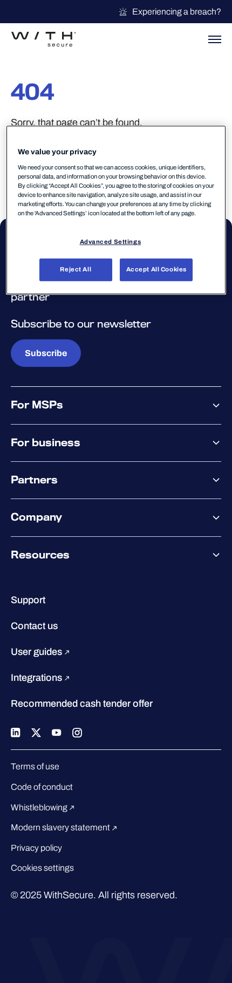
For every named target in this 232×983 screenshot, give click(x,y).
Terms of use (35, 766)
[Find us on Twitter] (36, 732)
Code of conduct (42, 786)
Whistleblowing (40, 807)
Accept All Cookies (156, 269)
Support (28, 600)
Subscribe (46, 353)
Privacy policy (36, 847)
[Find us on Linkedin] (16, 732)
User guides (37, 651)
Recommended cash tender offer (82, 703)
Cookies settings (42, 867)
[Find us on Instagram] (77, 732)
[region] (116, 210)
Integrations (37, 677)
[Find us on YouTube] (57, 732)
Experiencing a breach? (176, 11)
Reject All (75, 269)
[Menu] (214, 39)
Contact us (34, 625)
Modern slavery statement (61, 827)
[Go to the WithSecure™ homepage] (44, 39)
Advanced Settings (110, 241)
